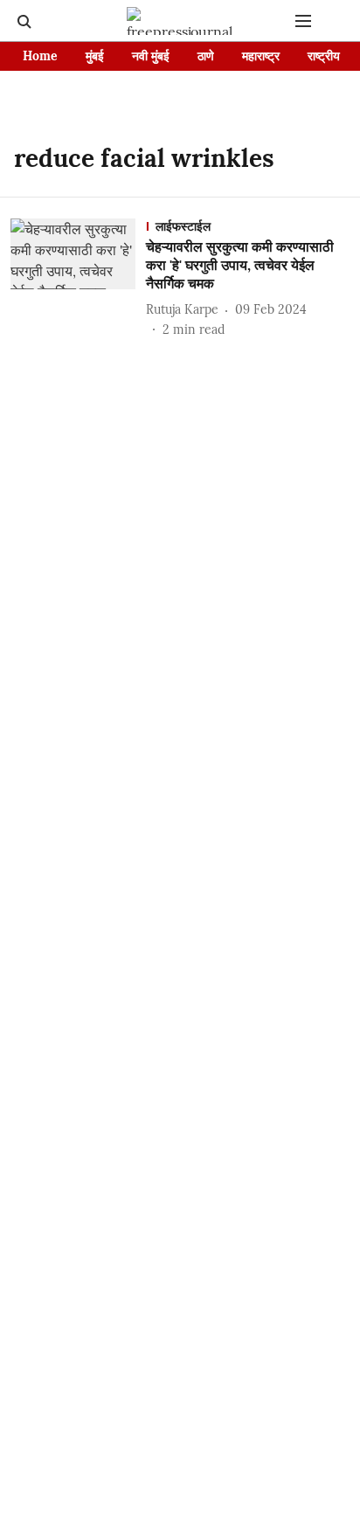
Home (40, 56)
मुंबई (95, 56)
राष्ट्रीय (324, 56)
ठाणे (205, 56)
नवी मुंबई (151, 56)
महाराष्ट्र (261, 56)
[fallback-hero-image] (78, 278)
